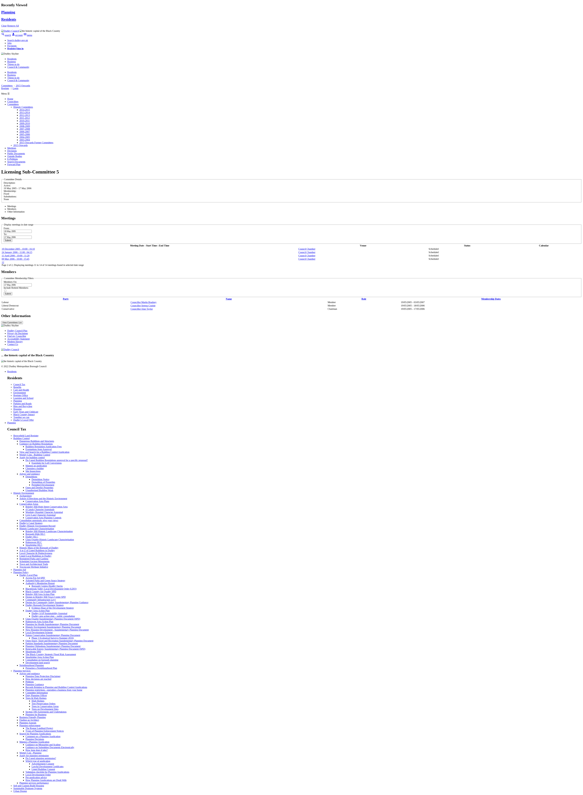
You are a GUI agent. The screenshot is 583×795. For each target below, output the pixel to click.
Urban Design (20, 791)
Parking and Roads (22, 403)
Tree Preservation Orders (43, 703)
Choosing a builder (35, 468)
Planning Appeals (27, 722)
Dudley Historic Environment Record (37, 526)
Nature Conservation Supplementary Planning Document (53, 635)
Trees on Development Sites (45, 709)
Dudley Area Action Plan (38, 610)
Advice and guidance (29, 474)
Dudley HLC (32, 537)
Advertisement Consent (43, 763)
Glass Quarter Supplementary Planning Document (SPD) (53, 619)
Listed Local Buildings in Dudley (35, 556)
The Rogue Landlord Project (39, 728)
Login (15, 88)
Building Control (21, 438)
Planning (17, 401)
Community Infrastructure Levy (41, 599)
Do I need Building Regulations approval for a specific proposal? (57, 460)
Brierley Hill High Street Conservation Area (47, 506)
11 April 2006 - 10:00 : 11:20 (15, 255)
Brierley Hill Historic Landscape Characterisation (49, 531)
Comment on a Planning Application (43, 736)
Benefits (17, 387)
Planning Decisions (35, 739)
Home (10, 99)
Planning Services (22, 671)
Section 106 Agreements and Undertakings (46, 712)
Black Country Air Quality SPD (41, 591)
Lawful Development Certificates (47, 766)
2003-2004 (24, 140)
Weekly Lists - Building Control (34, 454)
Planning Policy (21, 572)
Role (363, 299)
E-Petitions (12, 159)
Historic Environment (23, 493)
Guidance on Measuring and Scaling (43, 744)
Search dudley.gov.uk (17, 40)
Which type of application (38, 761)
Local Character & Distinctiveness (35, 553)
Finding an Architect (29, 720)
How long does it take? (37, 750)
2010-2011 (24, 120)
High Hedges (38, 701)
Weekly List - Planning (30, 753)
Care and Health (21, 390)
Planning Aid (19, 569)
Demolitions (31, 476)
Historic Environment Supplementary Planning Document (53, 627)
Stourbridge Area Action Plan (40, 657)
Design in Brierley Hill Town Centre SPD (46, 597)
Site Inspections (33, 471)
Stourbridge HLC (34, 545)
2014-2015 (24, 109)
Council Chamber (306, 249)
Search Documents (16, 161)
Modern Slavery (15, 341)
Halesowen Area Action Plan (39, 621)
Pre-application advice (36, 777)
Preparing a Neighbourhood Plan (41, 668)
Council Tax (19, 384)
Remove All (13, 25)
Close (4, 25)
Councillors (12, 101)
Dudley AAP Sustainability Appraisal (49, 613)
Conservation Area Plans (37, 501)
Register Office (20, 395)
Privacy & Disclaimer (17, 333)
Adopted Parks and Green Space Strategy (45, 580)
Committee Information (37, 692)
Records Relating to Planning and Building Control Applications (56, 687)
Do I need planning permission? (41, 758)
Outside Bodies (14, 156)
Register (5, 88)
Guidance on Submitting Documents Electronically (50, 747)
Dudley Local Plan (28, 575)
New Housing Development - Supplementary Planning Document (57, 629)
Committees (13, 104)
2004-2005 (24, 137)
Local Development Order (38, 774)
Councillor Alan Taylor (142, 309)
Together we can (21, 417)
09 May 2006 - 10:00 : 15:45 (15, 259)
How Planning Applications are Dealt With (46, 780)
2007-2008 (24, 129)
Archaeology (25, 496)
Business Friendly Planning (32, 717)
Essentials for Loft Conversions (47, 463)
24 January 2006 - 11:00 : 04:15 (17, 252)
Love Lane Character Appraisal (41, 515)
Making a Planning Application (34, 742)
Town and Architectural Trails (33, 564)
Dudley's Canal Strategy (31, 523)
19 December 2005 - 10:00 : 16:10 (18, 249)
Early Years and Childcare (25, 411)
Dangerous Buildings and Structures (36, 441)
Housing (17, 409)
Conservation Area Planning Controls (43, 517)
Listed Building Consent (43, 769)
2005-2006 (24, 134)
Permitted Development (43, 485)
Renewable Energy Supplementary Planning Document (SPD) (55, 649)
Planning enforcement (29, 725)
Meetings (11, 148)
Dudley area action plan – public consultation (53, 616)
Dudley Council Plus (17, 330)
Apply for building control (32, 457)
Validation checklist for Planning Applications (47, 772)
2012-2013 (24, 115)
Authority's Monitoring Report (40, 583)
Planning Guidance (35, 684)
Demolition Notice (40, 479)
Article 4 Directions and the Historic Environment (43, 498)
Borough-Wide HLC (35, 534)
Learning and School (23, 398)
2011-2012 (24, 118)
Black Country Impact (24, 414)
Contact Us (12, 344)
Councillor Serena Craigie (143, 305)
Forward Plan (13, 164)
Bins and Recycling (22, 406)
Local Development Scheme (39, 632)
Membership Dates (491, 299)
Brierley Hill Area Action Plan (40, 594)
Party (66, 299)
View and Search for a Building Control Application (44, 452)
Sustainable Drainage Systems (27, 788)
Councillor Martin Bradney (144, 302)
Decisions (12, 150)
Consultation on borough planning (42, 660)
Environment (19, 392)
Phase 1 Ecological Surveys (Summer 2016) (53, 638)
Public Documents (16, 153)
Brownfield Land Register (25, 435)
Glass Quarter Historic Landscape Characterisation (50, 539)
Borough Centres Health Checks (47, 586)
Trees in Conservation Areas (45, 706)
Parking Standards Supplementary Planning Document (52, 643)
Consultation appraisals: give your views (38, 520)
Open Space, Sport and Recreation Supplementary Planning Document (59, 640)
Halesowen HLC (34, 542)
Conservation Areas (28, 504)
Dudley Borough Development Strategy (45, 605)
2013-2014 (24, 112)
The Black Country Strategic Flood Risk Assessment (51, 654)
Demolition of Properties (43, 482)
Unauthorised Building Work (39, 490)
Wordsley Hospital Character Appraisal (44, 512)
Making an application (36, 465)
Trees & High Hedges (36, 698)
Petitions (30, 681)
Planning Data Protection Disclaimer (43, 676)
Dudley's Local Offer (23, 420)
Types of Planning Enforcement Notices (45, 731)
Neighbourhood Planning (31, 665)
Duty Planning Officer (36, 695)
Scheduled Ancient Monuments (34, 561)
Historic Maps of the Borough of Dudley (38, 547)
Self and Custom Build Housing (28, 785)
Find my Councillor (16, 336)
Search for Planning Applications (35, 733)
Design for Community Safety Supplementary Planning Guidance (57, 602)
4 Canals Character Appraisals (40, 509)
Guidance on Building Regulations (36, 444)
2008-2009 (24, 126)
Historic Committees (23, 107)
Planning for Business (36, 714)
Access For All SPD (35, 578)
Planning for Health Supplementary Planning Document (52, 624)
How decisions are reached (38, 679)
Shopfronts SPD (33, 651)
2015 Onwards (20, 145)
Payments (12, 46)
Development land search (38, 662)
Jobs (9, 43)
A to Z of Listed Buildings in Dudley (37, 550)
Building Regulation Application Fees (44, 446)
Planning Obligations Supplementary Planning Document (53, 646)
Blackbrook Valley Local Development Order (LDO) (51, 588)
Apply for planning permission (34, 755)
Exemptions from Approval (39, 449)
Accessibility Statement (18, 339)
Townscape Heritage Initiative (33, 567)
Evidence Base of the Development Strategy (53, 608)
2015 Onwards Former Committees (36, 142)
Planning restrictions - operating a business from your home (54, 690)
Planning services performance (34, 783)
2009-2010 (24, 123)
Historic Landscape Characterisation (36, 528)
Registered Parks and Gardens (33, 558)
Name (229, 299)
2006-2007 (24, 131)
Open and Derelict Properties (39, 487)
